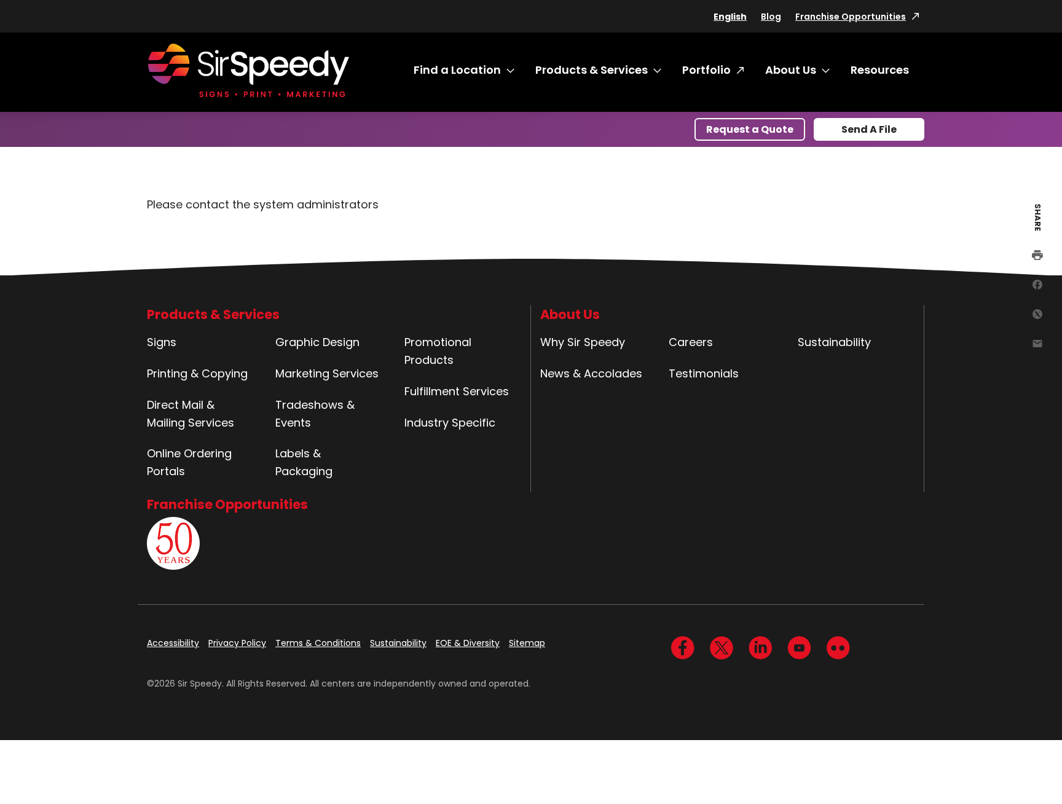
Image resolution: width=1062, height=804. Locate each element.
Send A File (869, 129)
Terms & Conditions (318, 643)
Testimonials (704, 373)
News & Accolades (591, 373)
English (730, 16)
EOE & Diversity (468, 643)
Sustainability (834, 342)
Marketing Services (327, 373)
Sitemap (527, 643)
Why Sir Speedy (582, 342)
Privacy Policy (237, 643)
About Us (790, 69)
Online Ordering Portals (189, 462)
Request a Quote (749, 129)
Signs (161, 342)
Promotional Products (437, 351)
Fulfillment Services (456, 391)
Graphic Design (317, 342)
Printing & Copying (197, 373)
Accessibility (173, 643)
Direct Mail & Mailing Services (190, 413)
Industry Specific (449, 422)
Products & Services (591, 69)
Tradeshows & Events (315, 413)
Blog (771, 16)
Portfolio (706, 69)
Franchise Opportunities (850, 16)
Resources (880, 69)
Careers (691, 342)
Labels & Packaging (303, 462)
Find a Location (457, 69)
